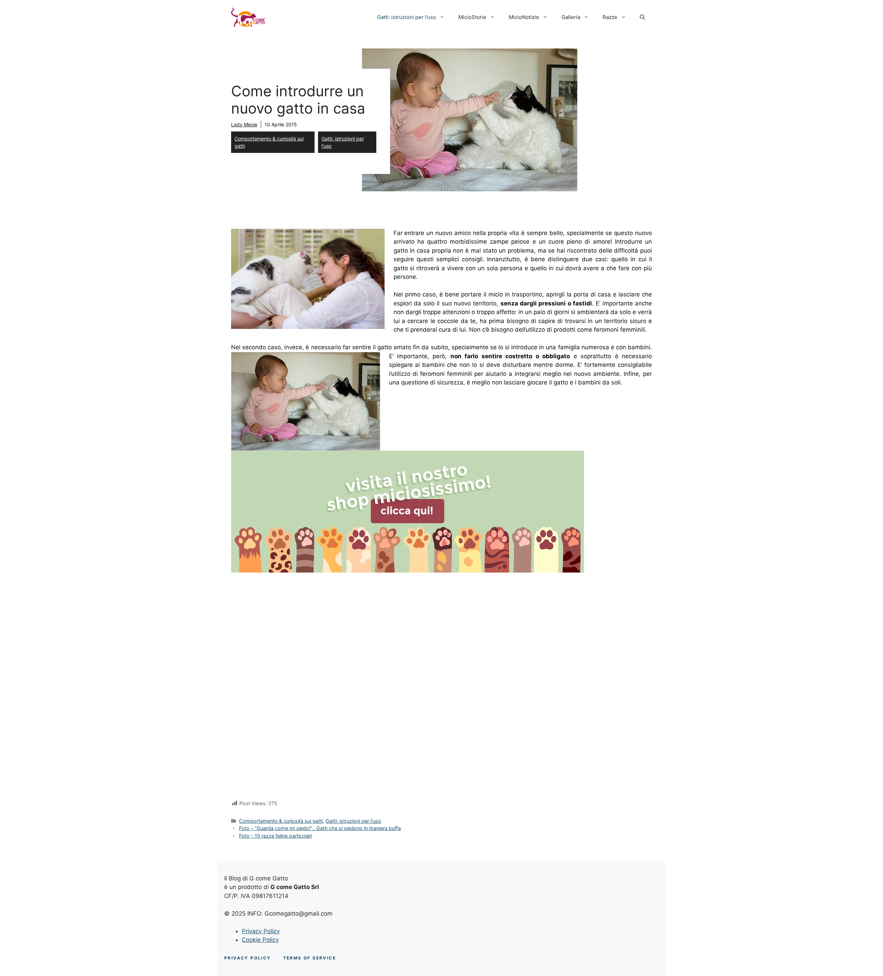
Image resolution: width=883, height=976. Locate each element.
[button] (642, 17)
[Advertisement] (441, 626)
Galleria (571, 17)
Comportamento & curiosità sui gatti (269, 142)
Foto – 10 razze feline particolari (275, 836)
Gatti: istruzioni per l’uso (406, 17)
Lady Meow (244, 124)
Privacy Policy (261, 931)
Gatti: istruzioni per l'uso (342, 142)
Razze (610, 17)
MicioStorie (472, 17)
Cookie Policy (260, 939)
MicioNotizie (524, 17)
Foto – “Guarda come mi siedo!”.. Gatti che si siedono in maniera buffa (320, 828)
